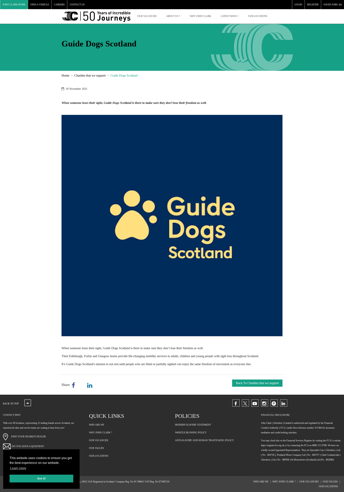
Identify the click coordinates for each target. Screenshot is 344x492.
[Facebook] (235, 403)
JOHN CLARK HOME (14, 4)
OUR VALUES (96, 448)
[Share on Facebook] (74, 385)
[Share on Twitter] (82, 385)
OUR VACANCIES (147, 16)
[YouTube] (255, 403)
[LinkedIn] (283, 403)
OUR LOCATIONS (257, 16)
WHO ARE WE (96, 424)
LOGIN (298, 4)
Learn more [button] (18, 468)
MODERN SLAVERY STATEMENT (193, 424)
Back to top (11, 403)
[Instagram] (264, 403)
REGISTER (313, 4)
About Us (172, 16)
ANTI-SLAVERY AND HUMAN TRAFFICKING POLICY (204, 440)
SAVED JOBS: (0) (332, 4)
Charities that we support (90, 75)
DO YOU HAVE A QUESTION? (28, 446)
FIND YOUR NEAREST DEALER (27, 436)
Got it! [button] (41, 478)
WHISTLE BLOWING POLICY (191, 432)
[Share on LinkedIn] (89, 385)
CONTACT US (77, 4)
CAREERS (59, 4)
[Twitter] (245, 403)
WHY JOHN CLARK (200, 16)
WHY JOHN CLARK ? (100, 432)
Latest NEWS (229, 16)
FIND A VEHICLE (39, 4)
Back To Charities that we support (257, 383)
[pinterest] (274, 403)
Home (65, 75)
